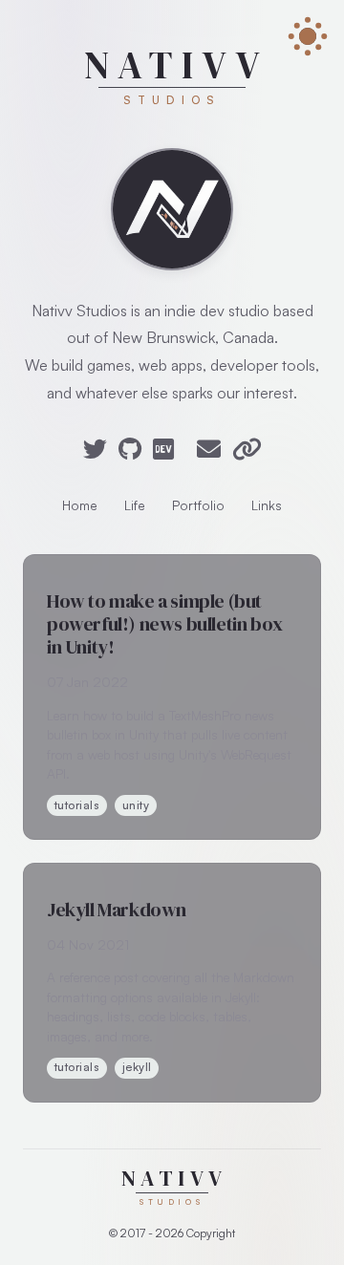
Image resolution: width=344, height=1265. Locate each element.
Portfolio (198, 505)
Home (79, 505)
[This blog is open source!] (172, 209)
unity (135, 805)
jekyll (137, 1067)
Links (266, 505)
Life (134, 505)
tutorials (76, 805)
